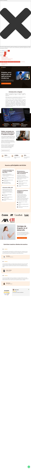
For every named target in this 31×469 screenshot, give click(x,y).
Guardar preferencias (16, 61)
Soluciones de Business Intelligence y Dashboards (22, 191)
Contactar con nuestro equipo (6, 83)
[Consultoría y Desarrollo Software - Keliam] (3, 67)
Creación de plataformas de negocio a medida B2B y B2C (8, 171)
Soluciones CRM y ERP (7, 187)
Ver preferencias (10, 61)
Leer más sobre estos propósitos (6, 59)
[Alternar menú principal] (29, 67)
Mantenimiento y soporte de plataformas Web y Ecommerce (22, 172)
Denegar (5, 61)
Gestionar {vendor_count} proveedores (7, 58)
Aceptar (2, 61)
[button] (15, 23)
